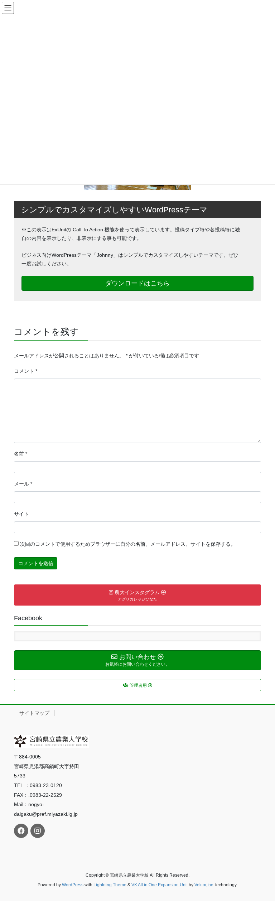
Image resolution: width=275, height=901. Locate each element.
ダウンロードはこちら (137, 283)
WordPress (72, 884)
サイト (21, 514)
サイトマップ (34, 713)
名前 (20, 454)
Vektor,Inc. (204, 884)
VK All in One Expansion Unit (159, 884)
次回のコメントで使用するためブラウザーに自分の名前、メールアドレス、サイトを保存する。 (128, 544)
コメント (25, 371)
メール (23, 484)
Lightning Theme (109, 884)
